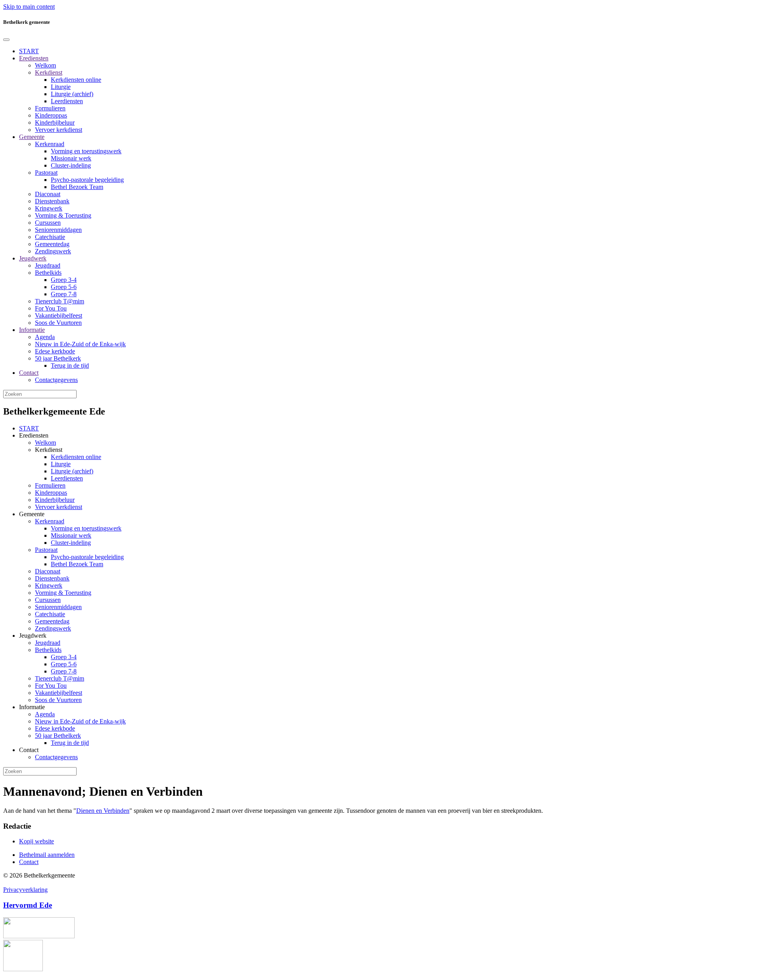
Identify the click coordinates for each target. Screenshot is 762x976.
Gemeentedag (52, 244)
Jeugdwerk (32, 258)
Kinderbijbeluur (55, 122)
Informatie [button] (32, 707)
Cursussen (48, 222)
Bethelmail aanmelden (47, 854)
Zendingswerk (53, 251)
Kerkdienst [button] (48, 449)
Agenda (45, 337)
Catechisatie (50, 236)
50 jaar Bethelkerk (58, 358)
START (29, 51)
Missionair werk (71, 158)
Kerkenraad (49, 144)
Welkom (45, 65)
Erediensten (33, 58)
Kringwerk (48, 208)
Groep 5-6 (64, 287)
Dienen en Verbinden (102, 810)
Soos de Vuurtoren (58, 322)
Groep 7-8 (64, 294)
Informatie (32, 329)
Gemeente (31, 136)
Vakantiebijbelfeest (58, 315)
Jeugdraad (47, 265)
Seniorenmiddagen (58, 229)
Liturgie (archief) (72, 94)
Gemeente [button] (31, 514)
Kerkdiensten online (76, 79)
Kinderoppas (51, 115)
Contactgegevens (56, 379)
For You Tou (51, 308)
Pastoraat (46, 172)
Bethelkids (48, 272)
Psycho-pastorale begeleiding (87, 179)
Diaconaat (47, 194)
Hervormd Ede (27, 905)
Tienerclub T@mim (59, 301)
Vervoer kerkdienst (58, 129)
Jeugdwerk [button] (32, 635)
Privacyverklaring (25, 889)
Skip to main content (29, 6)
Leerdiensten (67, 101)
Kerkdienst (48, 72)
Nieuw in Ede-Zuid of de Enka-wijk (80, 344)
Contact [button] (28, 749)
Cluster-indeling (71, 165)
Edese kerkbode (55, 351)
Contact (28, 372)
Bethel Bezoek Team (77, 186)
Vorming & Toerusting (63, 215)
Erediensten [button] (33, 435)
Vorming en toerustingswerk (86, 151)
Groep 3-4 (64, 279)
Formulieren (50, 108)
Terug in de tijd (70, 365)
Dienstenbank (52, 201)
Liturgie (61, 86)
